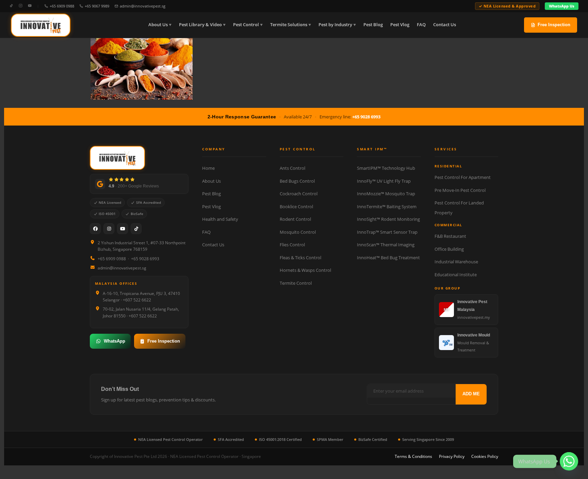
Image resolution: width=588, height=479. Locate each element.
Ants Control (292, 168)
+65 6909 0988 (62, 6)
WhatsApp (114, 341)
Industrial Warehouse (456, 262)
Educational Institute (456, 274)
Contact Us (444, 25)
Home (208, 168)
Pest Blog (373, 25)
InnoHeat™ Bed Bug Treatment (388, 257)
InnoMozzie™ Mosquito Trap (386, 194)
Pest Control (246, 25)
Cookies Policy (484, 456)
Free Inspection (554, 24)
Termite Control (296, 283)
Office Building (449, 249)
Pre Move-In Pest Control (460, 190)
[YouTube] (30, 6)
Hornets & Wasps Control (305, 270)
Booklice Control (296, 206)
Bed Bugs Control (297, 181)
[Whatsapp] (569, 461)
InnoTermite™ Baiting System (386, 206)
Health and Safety (220, 219)
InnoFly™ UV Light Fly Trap (384, 181)
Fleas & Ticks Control (300, 257)
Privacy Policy (451, 456)
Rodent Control (295, 219)
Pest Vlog (399, 25)
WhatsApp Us (561, 6)
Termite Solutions (288, 25)
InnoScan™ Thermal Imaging (385, 245)
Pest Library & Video (200, 25)
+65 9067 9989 (97, 6)
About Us (158, 25)
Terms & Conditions (413, 456)
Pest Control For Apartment (463, 177)
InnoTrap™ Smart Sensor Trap (387, 232)
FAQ (421, 25)
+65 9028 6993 (366, 117)
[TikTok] (11, 6)
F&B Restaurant (450, 236)
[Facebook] (95, 228)
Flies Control (292, 245)
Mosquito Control (298, 232)
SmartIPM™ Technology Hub (386, 168)
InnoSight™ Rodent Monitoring (388, 219)
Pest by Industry (335, 25)
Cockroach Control (298, 194)
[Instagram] (20, 6)
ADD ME (471, 393)
